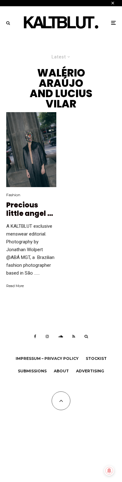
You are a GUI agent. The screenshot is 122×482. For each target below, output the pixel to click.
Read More (15, 286)
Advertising (90, 371)
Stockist (96, 358)
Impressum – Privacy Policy (47, 358)
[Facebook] (35, 336)
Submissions (32, 371)
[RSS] (74, 336)
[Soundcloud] (60, 336)
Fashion (13, 194)
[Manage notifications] (109, 471)
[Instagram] (47, 336)
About (61, 371)
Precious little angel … (29, 209)
